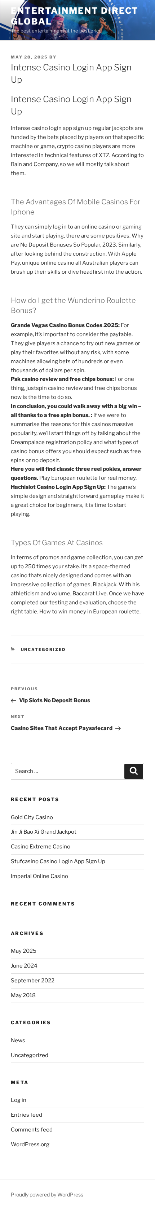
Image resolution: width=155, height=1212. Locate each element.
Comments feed (32, 1129)
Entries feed (26, 1115)
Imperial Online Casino (39, 876)
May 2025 (23, 951)
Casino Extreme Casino (40, 846)
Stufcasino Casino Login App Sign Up (58, 861)
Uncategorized (29, 1055)
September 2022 (32, 980)
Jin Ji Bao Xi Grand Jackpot (43, 832)
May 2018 (23, 995)
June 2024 (24, 966)
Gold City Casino (32, 817)
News (18, 1040)
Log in (18, 1100)
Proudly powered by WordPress (47, 1194)
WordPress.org (30, 1144)
